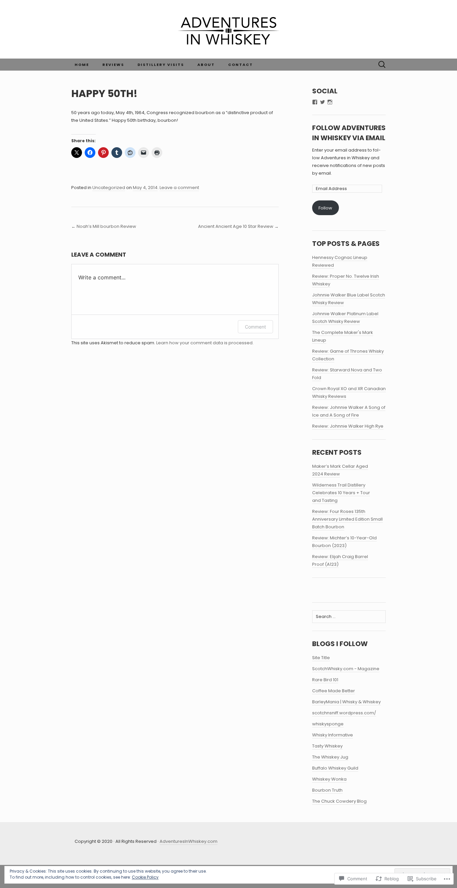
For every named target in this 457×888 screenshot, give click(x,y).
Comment (255, 327)
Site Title (321, 657)
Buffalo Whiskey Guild (335, 768)
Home (82, 64)
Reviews (113, 64)
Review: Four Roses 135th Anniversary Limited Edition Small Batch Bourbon (347, 519)
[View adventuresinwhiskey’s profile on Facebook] (314, 102)
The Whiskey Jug (330, 757)
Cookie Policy (145, 877)
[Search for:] (382, 64)
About (206, 64)
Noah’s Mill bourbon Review (103, 226)
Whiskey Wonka (329, 779)
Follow (325, 208)
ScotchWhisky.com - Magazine (345, 668)
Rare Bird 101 (325, 680)
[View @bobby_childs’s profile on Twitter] (322, 102)
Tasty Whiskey (327, 746)
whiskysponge (328, 724)
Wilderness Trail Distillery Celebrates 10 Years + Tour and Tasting (341, 493)
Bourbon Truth (327, 790)
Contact (240, 64)
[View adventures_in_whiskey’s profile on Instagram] (330, 102)
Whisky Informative (332, 735)
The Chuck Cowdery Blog (339, 801)
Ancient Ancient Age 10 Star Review (238, 226)
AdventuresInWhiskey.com (188, 841)
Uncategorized (108, 187)
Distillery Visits (161, 64)
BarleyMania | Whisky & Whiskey (346, 702)
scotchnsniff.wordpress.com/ (344, 713)
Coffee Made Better (333, 691)
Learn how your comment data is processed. (205, 343)
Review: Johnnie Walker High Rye (347, 426)
